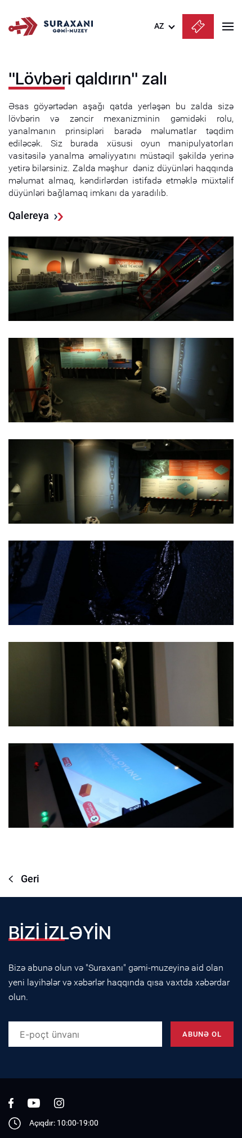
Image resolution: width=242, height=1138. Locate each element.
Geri (30, 879)
